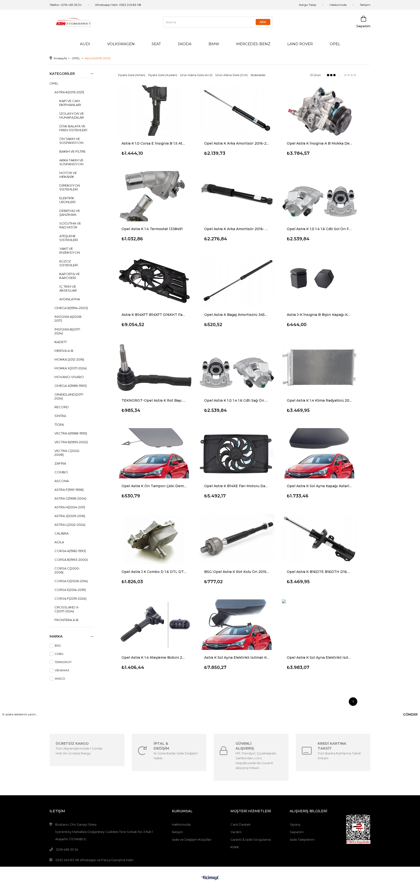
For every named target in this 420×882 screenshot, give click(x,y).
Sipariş (295, 824)
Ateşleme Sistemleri (68, 238)
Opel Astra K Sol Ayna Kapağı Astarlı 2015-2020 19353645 (319, 486)
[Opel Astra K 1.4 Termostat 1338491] (154, 196)
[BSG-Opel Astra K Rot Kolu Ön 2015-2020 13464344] (237, 539)
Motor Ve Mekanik (68, 175)
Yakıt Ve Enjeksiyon (69, 250)
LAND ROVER (300, 44)
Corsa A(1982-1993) (70, 551)
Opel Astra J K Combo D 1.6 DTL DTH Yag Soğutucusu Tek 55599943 (154, 572)
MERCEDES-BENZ (253, 44)
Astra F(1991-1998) (69, 490)
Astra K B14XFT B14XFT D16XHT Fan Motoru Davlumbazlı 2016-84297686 (154, 314)
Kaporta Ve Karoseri (69, 276)
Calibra (61, 533)
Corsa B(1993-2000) (71, 560)
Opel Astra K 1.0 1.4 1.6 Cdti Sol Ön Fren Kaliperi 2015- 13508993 (319, 229)
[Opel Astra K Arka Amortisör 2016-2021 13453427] (237, 110)
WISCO (60, 678)
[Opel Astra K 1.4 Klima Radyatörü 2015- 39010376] (319, 367)
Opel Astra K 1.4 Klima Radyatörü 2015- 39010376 (319, 400)
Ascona (61, 481)
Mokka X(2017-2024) (70, 368)
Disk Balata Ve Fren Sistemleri (73, 128)
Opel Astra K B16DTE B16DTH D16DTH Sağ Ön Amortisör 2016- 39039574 (319, 572)
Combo (61, 472)
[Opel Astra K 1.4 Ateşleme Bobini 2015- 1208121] (154, 624)
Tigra (59, 424)
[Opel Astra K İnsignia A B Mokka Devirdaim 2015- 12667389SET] (319, 110)
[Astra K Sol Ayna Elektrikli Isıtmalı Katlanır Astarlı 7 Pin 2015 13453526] (237, 624)
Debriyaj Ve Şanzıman (69, 212)
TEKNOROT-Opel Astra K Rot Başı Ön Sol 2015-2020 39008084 (154, 400)
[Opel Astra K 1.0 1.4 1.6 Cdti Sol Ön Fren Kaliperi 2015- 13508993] (319, 196)
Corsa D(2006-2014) (71, 581)
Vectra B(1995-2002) (71, 442)
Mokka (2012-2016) (69, 359)
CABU (59, 654)
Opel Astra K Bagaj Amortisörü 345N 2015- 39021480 (237, 314)
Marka (56, 636)
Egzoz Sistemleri (68, 263)
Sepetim (297, 832)
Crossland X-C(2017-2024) (66, 609)
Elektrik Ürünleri (67, 200)
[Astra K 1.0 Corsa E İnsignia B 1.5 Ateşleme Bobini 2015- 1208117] (154, 110)
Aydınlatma (69, 299)
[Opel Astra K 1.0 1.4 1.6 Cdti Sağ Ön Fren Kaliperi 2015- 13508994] (237, 367)
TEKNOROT (63, 662)
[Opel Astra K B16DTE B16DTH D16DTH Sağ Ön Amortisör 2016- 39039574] (319, 539)
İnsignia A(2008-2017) (68, 318)
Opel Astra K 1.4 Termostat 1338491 (152, 229)
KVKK (234, 847)
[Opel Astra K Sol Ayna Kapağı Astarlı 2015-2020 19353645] (319, 453)
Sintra (60, 416)
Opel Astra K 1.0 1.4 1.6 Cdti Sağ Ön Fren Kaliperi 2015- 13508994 (237, 400)
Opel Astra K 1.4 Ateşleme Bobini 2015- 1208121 (154, 657)
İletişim (365, 5)
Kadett (60, 342)
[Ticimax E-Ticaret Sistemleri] (210, 878)
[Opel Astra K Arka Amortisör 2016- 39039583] (237, 196)
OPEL (335, 44)
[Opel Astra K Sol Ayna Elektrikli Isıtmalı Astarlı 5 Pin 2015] (319, 624)
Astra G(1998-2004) (70, 498)
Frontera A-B (66, 620)
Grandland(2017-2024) (69, 396)
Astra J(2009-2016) (69, 516)
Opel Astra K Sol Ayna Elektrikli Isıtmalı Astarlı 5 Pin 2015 (319, 657)
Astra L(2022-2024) (69, 525)
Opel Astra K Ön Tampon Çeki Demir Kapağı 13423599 (154, 486)
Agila (59, 542)
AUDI (85, 44)
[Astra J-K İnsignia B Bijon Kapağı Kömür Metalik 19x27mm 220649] (319, 282)
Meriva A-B (63, 351)
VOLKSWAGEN (121, 44)
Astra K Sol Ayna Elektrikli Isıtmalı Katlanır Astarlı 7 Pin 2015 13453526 (237, 657)
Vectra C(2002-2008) (67, 453)
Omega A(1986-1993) (70, 386)
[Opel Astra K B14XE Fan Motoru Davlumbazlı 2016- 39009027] (237, 453)
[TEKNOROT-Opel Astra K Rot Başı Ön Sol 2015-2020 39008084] (154, 367)
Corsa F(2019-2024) (70, 598)
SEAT (156, 44)
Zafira (60, 463)
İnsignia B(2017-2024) (67, 331)
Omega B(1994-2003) (71, 308)
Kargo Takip (307, 5)
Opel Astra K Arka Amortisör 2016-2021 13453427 (237, 143)
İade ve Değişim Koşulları (191, 839)
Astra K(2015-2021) (69, 92)
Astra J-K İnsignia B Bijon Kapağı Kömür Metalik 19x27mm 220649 (319, 314)
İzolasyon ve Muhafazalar (71, 115)
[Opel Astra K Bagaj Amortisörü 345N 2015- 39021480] (237, 282)
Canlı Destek (240, 824)
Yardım (236, 832)
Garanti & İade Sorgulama (250, 839)
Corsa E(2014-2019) (70, 590)
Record (61, 407)
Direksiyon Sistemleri (69, 187)
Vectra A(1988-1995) (70, 433)
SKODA (185, 44)
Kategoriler (62, 73)
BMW (214, 44)
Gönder (410, 714)
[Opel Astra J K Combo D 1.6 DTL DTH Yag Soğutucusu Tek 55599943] (154, 539)
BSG (58, 645)
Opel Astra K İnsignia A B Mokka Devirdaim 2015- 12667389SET (319, 143)
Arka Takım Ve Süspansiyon (71, 162)
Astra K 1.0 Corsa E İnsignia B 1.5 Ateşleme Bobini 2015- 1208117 (154, 143)
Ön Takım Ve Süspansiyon (71, 141)
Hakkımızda (338, 5)
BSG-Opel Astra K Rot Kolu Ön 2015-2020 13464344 (237, 572)
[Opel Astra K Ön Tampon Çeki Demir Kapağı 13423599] (154, 453)
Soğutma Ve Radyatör (70, 225)
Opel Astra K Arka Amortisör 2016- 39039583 (237, 229)
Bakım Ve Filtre (72, 151)
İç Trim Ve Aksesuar (68, 288)
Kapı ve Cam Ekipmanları (70, 103)
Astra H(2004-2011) (69, 507)
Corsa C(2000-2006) (67, 570)
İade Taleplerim (302, 839)
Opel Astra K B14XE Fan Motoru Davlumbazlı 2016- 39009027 (237, 486)
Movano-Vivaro (69, 377)
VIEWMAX (62, 670)
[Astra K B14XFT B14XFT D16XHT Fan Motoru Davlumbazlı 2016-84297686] (154, 282)
